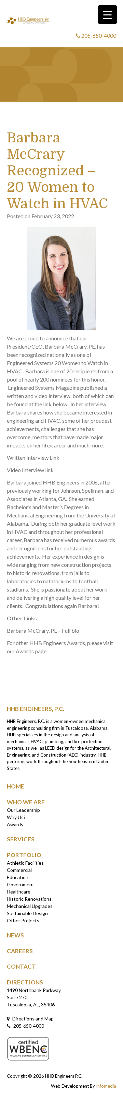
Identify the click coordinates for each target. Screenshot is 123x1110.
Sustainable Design (27, 913)
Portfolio (24, 854)
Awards (15, 824)
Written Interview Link (34, 457)
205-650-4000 (98, 35)
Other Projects (23, 920)
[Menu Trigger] (107, 14)
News (15, 935)
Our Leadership (23, 810)
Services (21, 839)
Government (20, 884)
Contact (21, 966)
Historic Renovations (29, 899)
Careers (20, 951)
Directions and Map (32, 1018)
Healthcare (18, 892)
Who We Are (26, 802)
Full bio (70, 630)
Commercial (19, 870)
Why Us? (16, 817)
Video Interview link (30, 470)
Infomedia (106, 1086)
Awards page (31, 651)
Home (15, 786)
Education (17, 877)
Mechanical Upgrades (30, 906)
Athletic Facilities (25, 863)
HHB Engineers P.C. (63, 1076)
